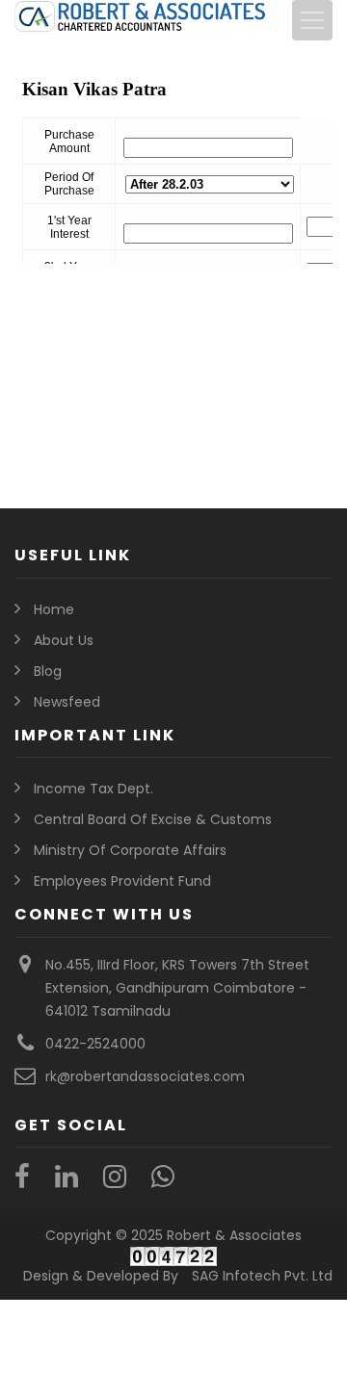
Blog (48, 671)
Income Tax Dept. (93, 788)
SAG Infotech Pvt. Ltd (262, 1275)
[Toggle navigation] (312, 20)
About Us (63, 640)
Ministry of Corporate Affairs (130, 850)
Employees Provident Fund (122, 881)
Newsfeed (67, 701)
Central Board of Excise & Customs (153, 819)
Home (54, 609)
